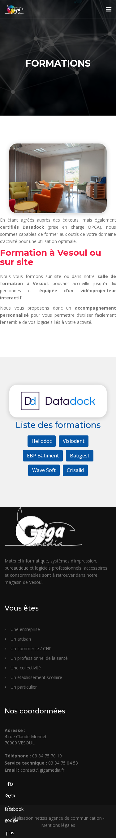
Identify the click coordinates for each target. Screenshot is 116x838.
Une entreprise (24, 629)
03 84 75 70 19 (47, 756)
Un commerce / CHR (30, 648)
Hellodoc (42, 441)
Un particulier (23, 687)
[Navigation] (108, 9)
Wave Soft (44, 470)
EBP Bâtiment (43, 455)
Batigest (79, 455)
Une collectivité (25, 668)
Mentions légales (58, 825)
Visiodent (73, 441)
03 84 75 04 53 (63, 763)
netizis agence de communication (68, 818)
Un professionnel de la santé (38, 658)
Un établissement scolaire (35, 677)
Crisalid (75, 470)
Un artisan (20, 639)
